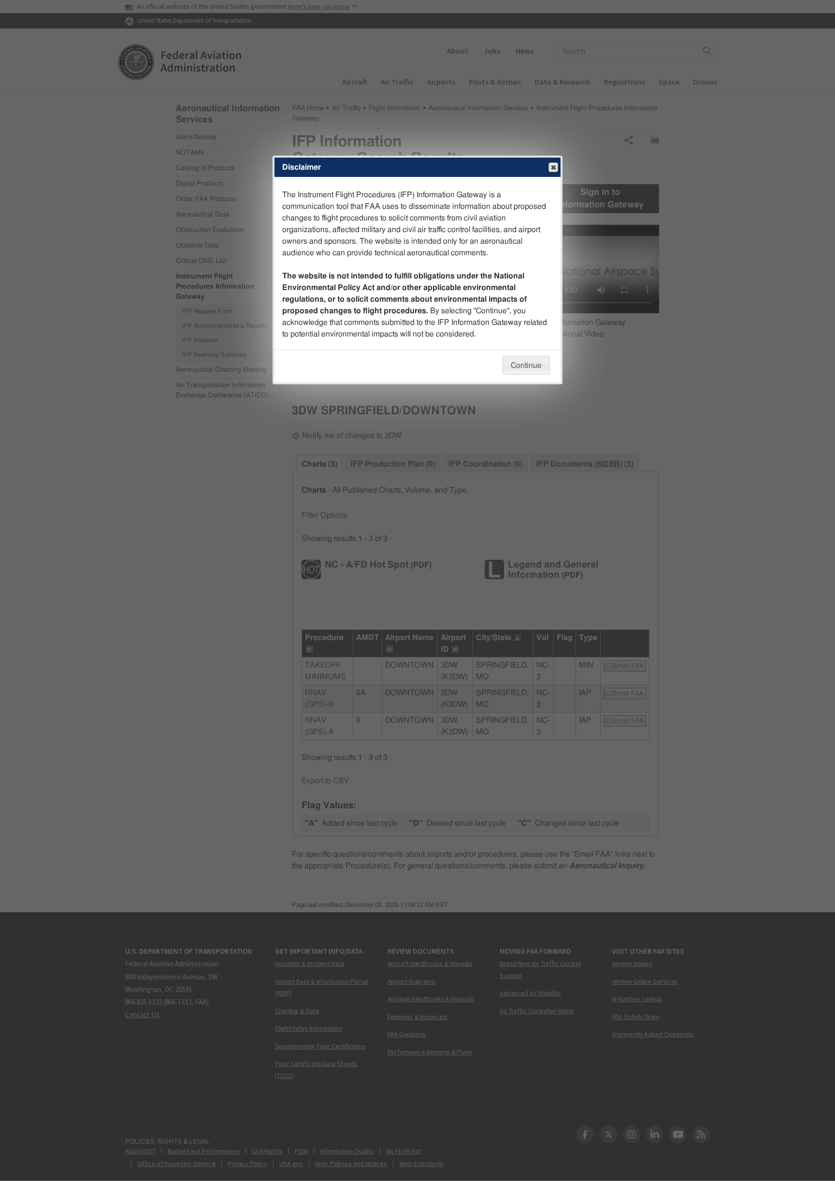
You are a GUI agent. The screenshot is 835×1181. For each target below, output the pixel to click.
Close (553, 167)
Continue (526, 365)
